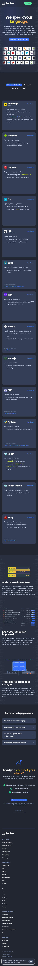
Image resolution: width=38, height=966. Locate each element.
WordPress (12, 414)
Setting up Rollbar (7, 917)
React (4, 874)
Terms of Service (7, 956)
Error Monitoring (7, 842)
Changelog (5, 855)
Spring (6, 286)
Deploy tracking (7, 923)
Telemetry (5, 927)
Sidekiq (13, 541)
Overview (5, 914)
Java (3, 892)
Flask (21, 445)
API (3, 933)
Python (4, 904)
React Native (6, 877)
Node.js (4, 898)
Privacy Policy (6, 954)
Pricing (4, 849)
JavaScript (5, 865)
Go (3, 889)
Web (10, 286)
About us (5, 940)
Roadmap (5, 858)
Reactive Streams (18, 286)
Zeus (9, 541)
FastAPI (16, 445)
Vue (5, 350)
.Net (3, 895)
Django (11, 445)
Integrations (6, 851)
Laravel (6, 414)
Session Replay (16, 117)
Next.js (4, 871)
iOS (3, 868)
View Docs (30, 104)
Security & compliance (9, 930)
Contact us (5, 946)
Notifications (6, 920)
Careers (4, 943)
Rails (5, 541)
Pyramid (26, 445)
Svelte (9, 350)
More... (4, 907)
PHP (3, 901)
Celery (6, 445)
